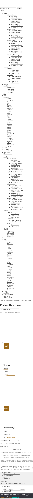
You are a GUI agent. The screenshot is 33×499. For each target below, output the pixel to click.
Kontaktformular (8, 151)
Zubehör (6, 86)
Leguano (9, 125)
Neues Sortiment (4, 446)
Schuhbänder (10, 90)
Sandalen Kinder (15, 49)
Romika (9, 136)
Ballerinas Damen (16, 18)
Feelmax (9, 114)
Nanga (9, 132)
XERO (9, 146)
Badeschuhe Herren (16, 30)
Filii (8, 116)
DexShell (9, 111)
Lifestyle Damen (15, 21)
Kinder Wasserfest (16, 76)
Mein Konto (7, 152)
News (5, 147)
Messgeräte (14, 16)
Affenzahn (10, 100)
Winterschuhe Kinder (16, 53)
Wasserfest (10, 75)
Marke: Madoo (8, 154)
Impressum (7, 478)
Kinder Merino (15, 81)
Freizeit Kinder (15, 43)
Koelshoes (7, 468)
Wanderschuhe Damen (17, 26)
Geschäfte (6, 149)
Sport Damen (14, 24)
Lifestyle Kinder (15, 48)
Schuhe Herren (11, 29)
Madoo (9, 128)
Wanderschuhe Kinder (17, 51)
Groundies (10, 120)
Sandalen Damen (15, 22)
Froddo (9, 119)
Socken (6, 67)
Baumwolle (10, 68)
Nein (17, 497)
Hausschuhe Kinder (16, 45)
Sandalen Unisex (15, 60)
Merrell (9, 130)
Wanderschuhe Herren (17, 37)
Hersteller (6, 97)
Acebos (9, 98)
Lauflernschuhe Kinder (17, 46)
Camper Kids (18, 457)
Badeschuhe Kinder (16, 41)
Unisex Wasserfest (16, 78)
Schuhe (6, 13)
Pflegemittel (10, 89)
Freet (8, 117)
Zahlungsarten (7, 472)
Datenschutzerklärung (6, 483)
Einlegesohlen (11, 87)
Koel (8, 122)
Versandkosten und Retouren (12, 474)
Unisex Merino (15, 83)
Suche (5, 488)
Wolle (8, 79)
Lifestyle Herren (15, 32)
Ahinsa (9, 102)
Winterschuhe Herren (16, 38)
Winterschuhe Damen (17, 27)
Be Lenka (9, 106)
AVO (8, 103)
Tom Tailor (10, 141)
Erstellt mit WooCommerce (19, 483)
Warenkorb (7, 491)
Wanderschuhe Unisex (17, 64)
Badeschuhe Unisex (16, 56)
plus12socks (10, 133)
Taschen (6, 84)
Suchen (19, 8)
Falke (8, 113)
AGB (5, 477)
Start (1, 300)
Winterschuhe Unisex (16, 65)
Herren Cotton (15, 71)
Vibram (9, 143)
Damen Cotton (15, 70)
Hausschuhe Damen (16, 19)
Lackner (9, 124)
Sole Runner (10, 139)
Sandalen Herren (15, 34)
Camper (9, 109)
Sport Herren (14, 35)
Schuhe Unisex (11, 54)
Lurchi (9, 127)
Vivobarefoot (10, 144)
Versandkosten (11, 375)
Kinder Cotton (15, 73)
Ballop (9, 105)
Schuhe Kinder (11, 40)
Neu (5, 94)
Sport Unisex (14, 62)
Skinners (9, 138)
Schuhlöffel (10, 92)
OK (14, 497)
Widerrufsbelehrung (9, 475)
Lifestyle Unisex (15, 59)
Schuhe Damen (11, 15)
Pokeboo (9, 135)
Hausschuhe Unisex (16, 57)
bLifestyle (10, 108)
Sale (5, 95)
